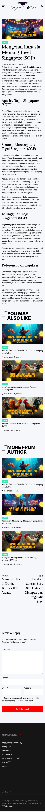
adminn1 (22, 64)
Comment (7, 649)
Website (27, 688)
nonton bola (7, 754)
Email (5, 688)
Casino (5, 518)
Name (5, 678)
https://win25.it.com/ (11, 758)
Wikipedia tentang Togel (23, 277)
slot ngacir (6, 746)
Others (5, 42)
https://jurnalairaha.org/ (12, 743)
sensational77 (8, 750)
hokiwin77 (6, 762)
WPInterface (7, 806)
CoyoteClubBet (23, 8)
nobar (4, 766)
